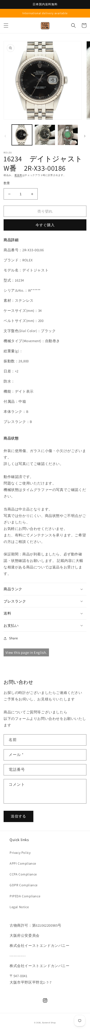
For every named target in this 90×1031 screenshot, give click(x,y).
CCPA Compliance (23, 874)
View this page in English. (26, 652)
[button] (6, 25)
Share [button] (13, 638)
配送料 (18, 175)
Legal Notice (19, 907)
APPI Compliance (23, 863)
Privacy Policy (20, 852)
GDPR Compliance (24, 885)
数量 (7, 183)
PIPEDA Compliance (25, 896)
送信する (18, 816)
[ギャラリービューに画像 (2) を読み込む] (45, 135)
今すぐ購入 (45, 225)
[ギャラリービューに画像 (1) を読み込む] (22, 135)
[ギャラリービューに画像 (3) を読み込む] (68, 135)
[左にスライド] (5, 136)
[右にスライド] (84, 136)
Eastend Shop (49, 1022)
